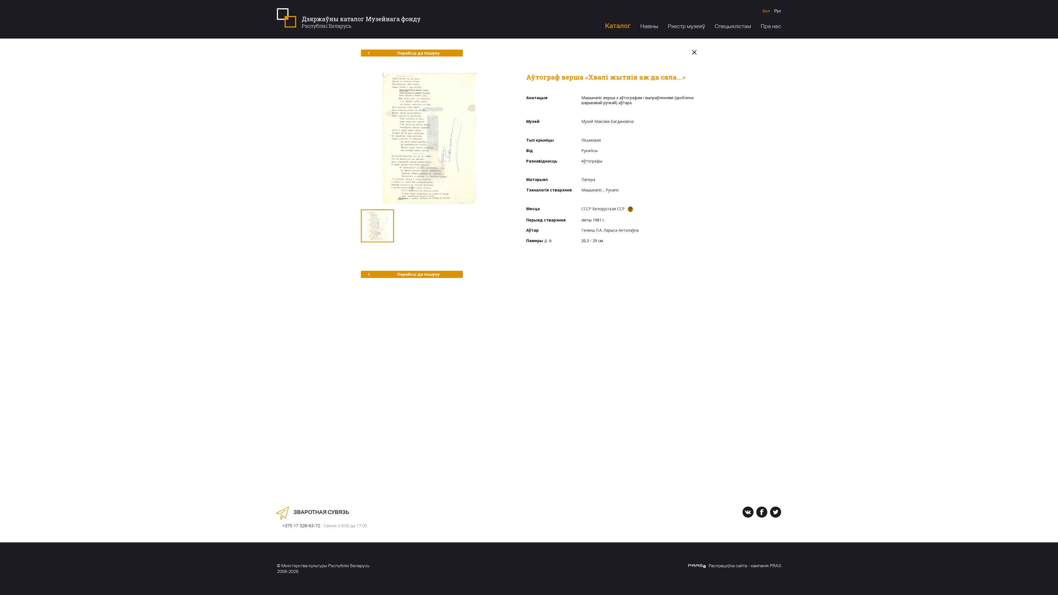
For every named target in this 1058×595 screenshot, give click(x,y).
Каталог (618, 25)
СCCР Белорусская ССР (603, 208)
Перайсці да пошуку (418, 53)
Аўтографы (591, 161)
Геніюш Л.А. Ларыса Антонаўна (610, 230)
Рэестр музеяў (686, 26)
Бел (766, 11)
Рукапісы (589, 150)
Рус (777, 11)
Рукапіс (612, 190)
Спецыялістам (733, 26)
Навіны (649, 26)
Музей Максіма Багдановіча (607, 121)
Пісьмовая (591, 140)
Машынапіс (591, 190)
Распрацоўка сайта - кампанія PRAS (745, 565)
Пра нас (771, 26)
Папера (588, 179)
